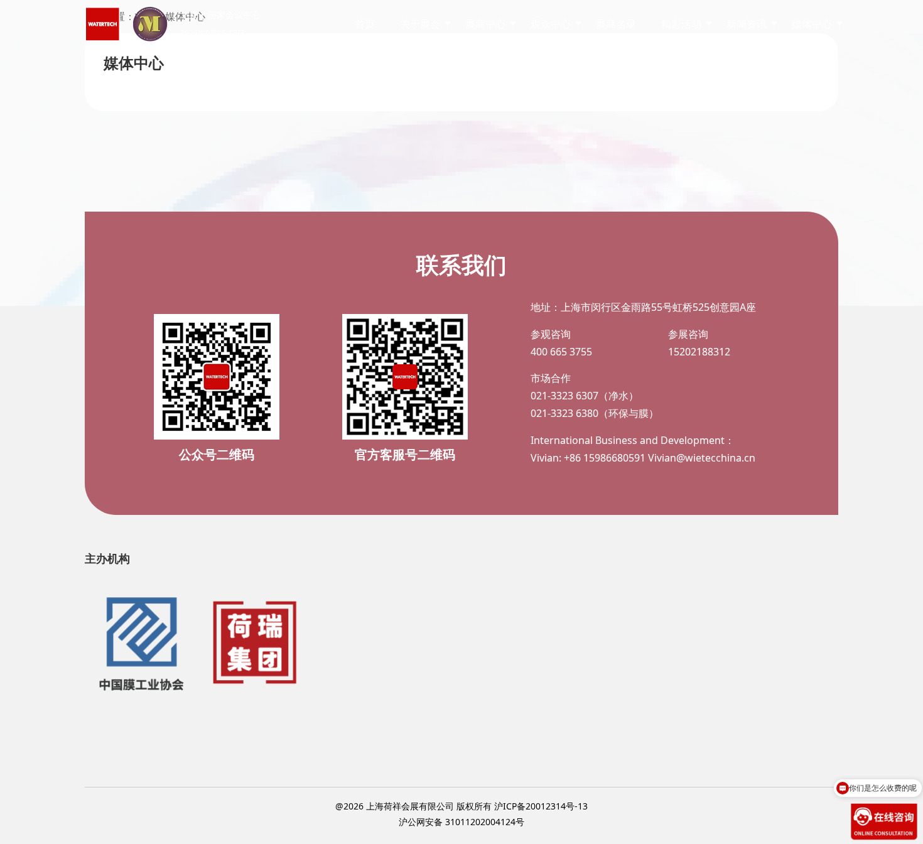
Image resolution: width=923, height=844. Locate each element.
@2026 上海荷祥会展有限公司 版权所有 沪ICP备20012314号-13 (461, 806)
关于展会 (420, 24)
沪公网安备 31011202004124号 (461, 822)
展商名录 (616, 24)
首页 (365, 24)
